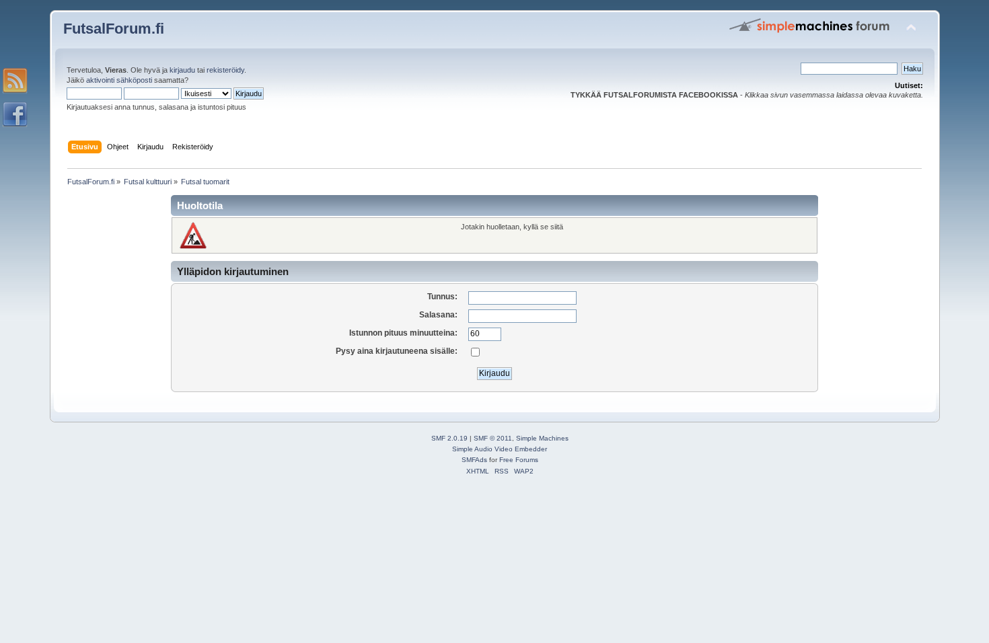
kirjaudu (182, 70)
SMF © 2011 (493, 438)
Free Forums (518, 459)
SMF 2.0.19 (449, 438)
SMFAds (474, 459)
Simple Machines (542, 438)
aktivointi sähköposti (119, 80)
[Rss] (14, 80)
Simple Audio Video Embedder (499, 449)
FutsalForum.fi (113, 28)
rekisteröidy (225, 70)
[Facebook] (14, 114)
